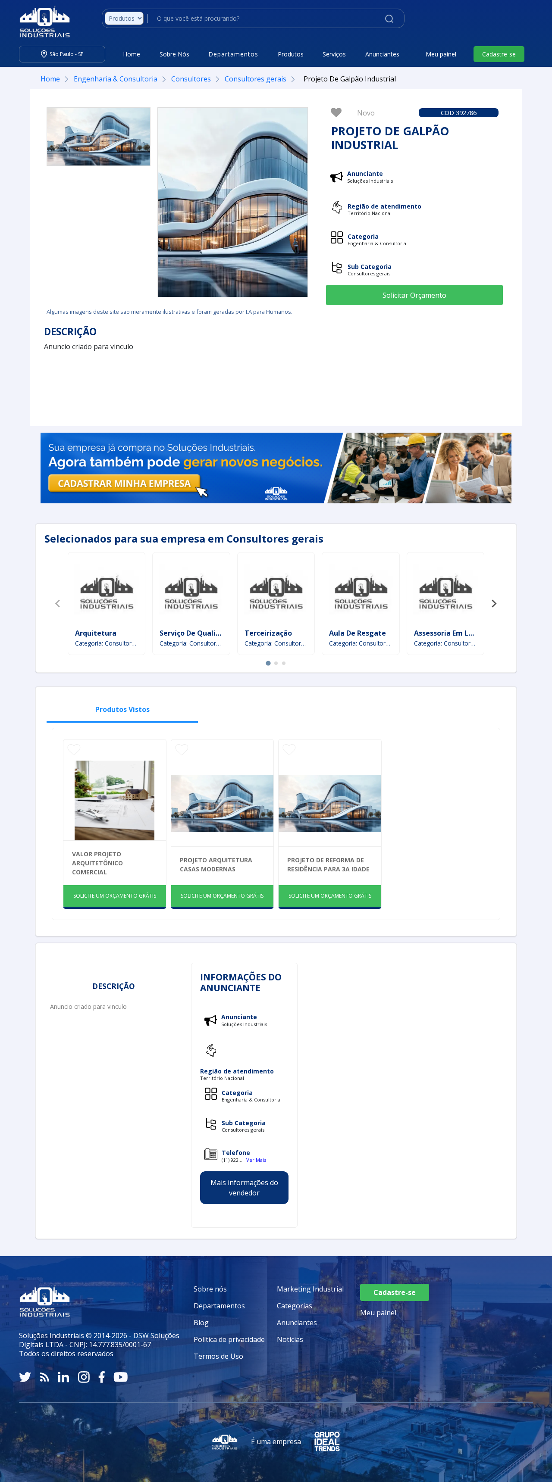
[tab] (268, 663)
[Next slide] (494, 604)
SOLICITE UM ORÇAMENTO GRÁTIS (114, 895)
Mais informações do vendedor (244, 1188)
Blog (201, 1322)
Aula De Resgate (357, 633)
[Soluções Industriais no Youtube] (120, 1377)
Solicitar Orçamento (414, 295)
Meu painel (441, 54)
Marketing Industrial (310, 1289)
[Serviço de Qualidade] (191, 591)
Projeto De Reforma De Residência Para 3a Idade (328, 864)
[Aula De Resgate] (361, 591)
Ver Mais (256, 1160)
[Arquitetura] (106, 591)
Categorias (294, 1305)
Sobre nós (210, 1289)
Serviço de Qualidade (196, 633)
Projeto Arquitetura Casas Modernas (216, 864)
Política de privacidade (229, 1339)
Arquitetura (95, 633)
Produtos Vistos (122, 709)
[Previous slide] (58, 604)
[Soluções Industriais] (40, 21)
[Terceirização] (276, 591)
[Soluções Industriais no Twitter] (25, 1377)
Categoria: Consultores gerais (106, 643)
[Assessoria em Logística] (445, 591)
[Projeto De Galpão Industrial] (99, 136)
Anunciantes (382, 54)
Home (131, 54)
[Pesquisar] (389, 18)
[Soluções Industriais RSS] (44, 1377)
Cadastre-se (499, 54)
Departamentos (219, 1305)
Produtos (291, 54)
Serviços (334, 54)
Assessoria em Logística (455, 633)
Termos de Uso (218, 1356)
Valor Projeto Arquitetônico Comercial (97, 863)
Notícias (290, 1339)
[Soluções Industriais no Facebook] (101, 1377)
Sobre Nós (174, 54)
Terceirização (268, 633)
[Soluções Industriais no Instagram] (84, 1377)
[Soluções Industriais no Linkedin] (63, 1377)
